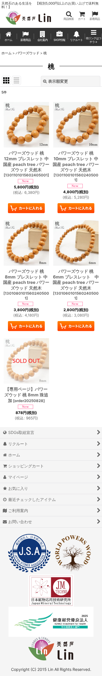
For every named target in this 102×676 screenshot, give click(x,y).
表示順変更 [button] (58, 81)
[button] (68, 15)
